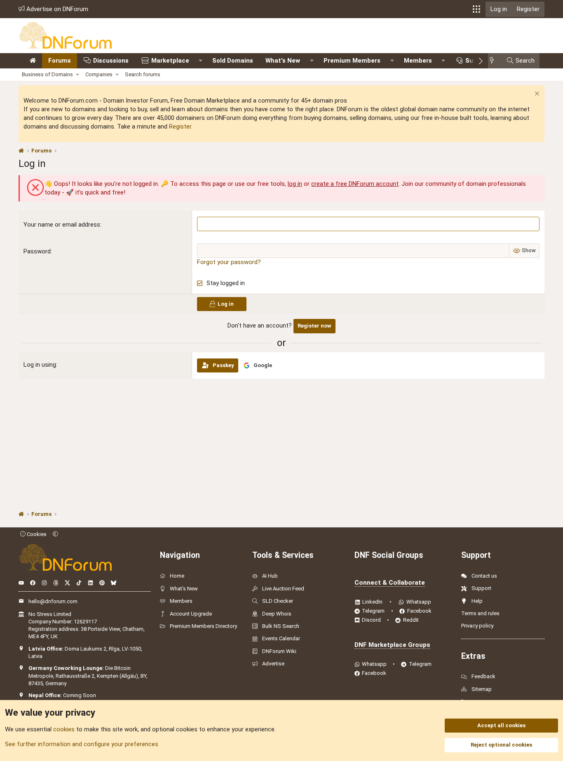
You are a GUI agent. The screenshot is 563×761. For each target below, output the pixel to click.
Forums (59, 60)
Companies (99, 74)
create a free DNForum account (355, 183)
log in (295, 183)
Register (180, 126)
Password (37, 251)
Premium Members (352, 60)
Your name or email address (61, 224)
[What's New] (494, 60)
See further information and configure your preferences (81, 744)
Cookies (36, 534)
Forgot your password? (229, 262)
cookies (64, 729)
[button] (476, 9)
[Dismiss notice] (536, 94)
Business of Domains (47, 74)
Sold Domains (232, 60)
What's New (282, 60)
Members (418, 60)
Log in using (39, 364)
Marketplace (170, 60)
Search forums (142, 74)
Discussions (111, 60)
